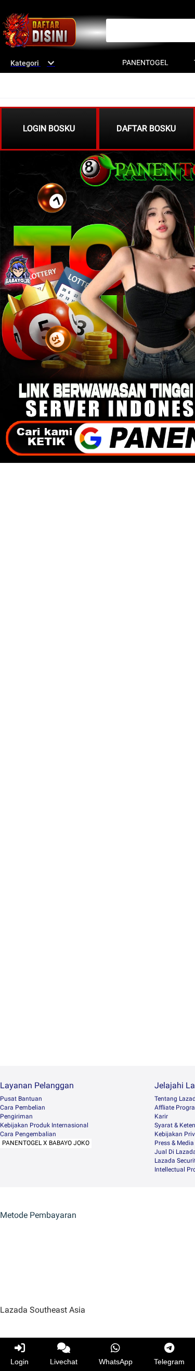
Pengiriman (16, 1116)
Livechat (63, 1361)
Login (19, 1361)
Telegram (169, 1361)
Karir (161, 1116)
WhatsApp (116, 1361)
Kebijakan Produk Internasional (44, 1125)
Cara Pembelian (22, 1107)
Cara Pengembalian (28, 1134)
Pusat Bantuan (21, 1098)
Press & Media (174, 1143)
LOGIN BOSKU (49, 128)
